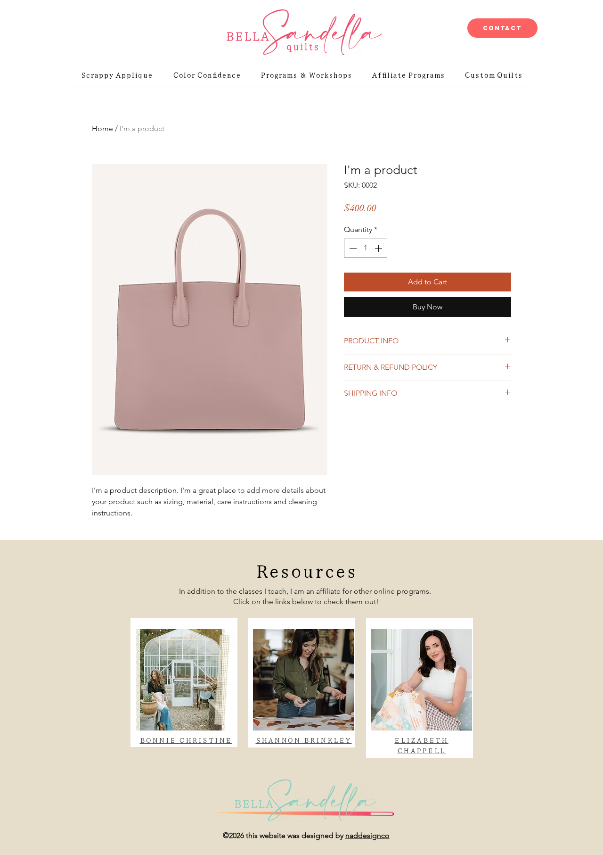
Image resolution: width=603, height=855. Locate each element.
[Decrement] (352, 248)
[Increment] (379, 248)
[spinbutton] (366, 248)
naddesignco (367, 835)
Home (102, 128)
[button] (306, 569)
